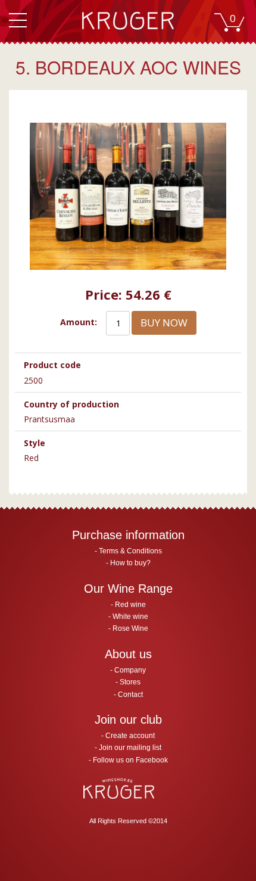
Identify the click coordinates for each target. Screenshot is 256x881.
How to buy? (130, 563)
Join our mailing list (130, 747)
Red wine (130, 604)
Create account (130, 735)
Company (130, 670)
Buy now (164, 322)
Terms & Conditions (130, 551)
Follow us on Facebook (130, 760)
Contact (130, 694)
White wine (130, 616)
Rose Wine (130, 628)
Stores (130, 682)
